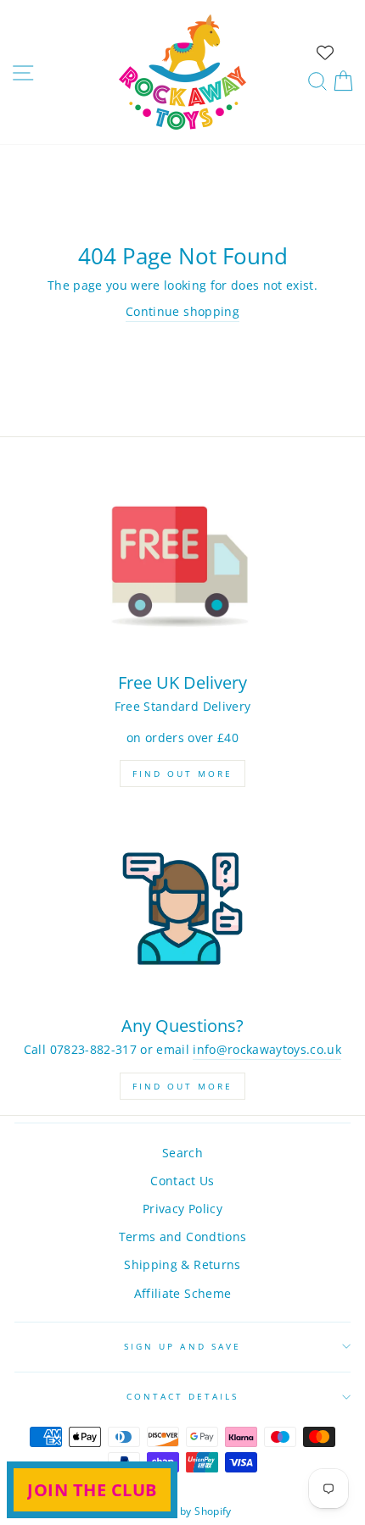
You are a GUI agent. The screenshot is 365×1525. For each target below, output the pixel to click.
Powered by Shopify (182, 1511)
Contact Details (182, 1396)
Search (182, 1153)
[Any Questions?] (182, 908)
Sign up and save (182, 1346)
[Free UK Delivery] (182, 565)
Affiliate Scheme (182, 1293)
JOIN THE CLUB (92, 1489)
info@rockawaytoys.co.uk (267, 1049)
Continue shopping (182, 311)
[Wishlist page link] (325, 52)
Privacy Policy (182, 1209)
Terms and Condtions (182, 1236)
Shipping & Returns (182, 1264)
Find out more (182, 773)
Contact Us (182, 1181)
